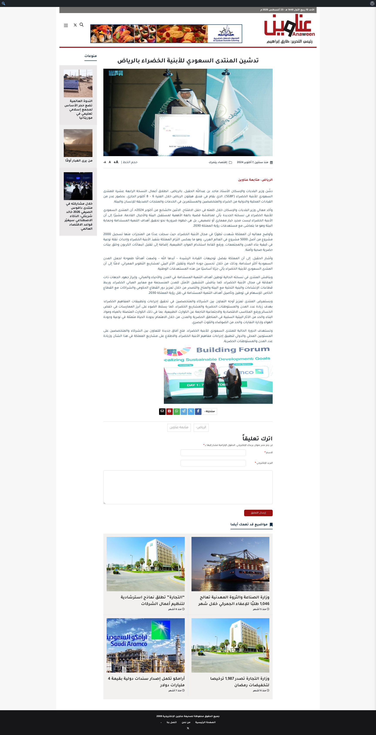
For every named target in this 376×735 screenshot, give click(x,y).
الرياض (267, 180)
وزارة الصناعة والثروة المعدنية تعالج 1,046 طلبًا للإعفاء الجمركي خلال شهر (233, 601)
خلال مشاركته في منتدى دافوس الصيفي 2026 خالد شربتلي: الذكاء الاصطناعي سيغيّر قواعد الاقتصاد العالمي (78, 216)
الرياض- (201, 427)
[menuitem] (372, 3)
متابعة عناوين (248, 180)
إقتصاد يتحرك (218, 162)
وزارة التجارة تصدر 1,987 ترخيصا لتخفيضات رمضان (239, 682)
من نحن (186, 722)
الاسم (269, 452)
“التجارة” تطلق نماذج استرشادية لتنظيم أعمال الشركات (153, 601)
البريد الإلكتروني (264, 463)
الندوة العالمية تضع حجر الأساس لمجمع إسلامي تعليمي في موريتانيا (78, 110)
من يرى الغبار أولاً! (78, 161)
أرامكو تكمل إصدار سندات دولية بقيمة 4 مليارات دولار (146, 682)
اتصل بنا (172, 722)
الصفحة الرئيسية (205, 722)
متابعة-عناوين (179, 427)
